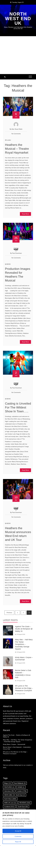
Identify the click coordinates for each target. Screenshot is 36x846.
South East (23, 806)
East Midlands (20, 783)
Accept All (18, 831)
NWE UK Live (10, 803)
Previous (9, 612)
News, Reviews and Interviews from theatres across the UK (18, 27)
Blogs (7, 783)
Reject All (18, 842)
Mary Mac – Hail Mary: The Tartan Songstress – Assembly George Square (24, 644)
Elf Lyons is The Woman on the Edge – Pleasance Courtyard (24, 688)
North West (10, 799)
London (9, 140)
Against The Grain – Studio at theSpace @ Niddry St (23, 629)
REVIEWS (24, 803)
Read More (25, 214)
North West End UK (18, 18)
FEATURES (9, 787)
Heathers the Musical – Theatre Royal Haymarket (17, 148)
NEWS (9, 264)
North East (20, 795)
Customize (18, 836)
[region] (18, 828)
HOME (21, 787)
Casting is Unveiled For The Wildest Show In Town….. (18, 407)
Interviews (9, 791)
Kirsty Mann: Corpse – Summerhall (14, 744)
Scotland (9, 806)
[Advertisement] (18, 55)
